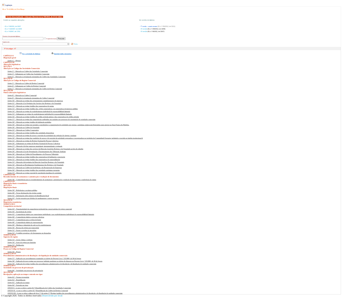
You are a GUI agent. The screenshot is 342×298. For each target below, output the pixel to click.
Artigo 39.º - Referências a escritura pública (22, 190)
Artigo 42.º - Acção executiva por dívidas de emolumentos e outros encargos (33, 198)
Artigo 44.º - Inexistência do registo (19, 212)
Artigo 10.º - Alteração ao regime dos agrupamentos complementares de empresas (35, 101)
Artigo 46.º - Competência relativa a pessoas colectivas (25, 217)
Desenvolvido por (52, 296)
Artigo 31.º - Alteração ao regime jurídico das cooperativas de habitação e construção (36, 157)
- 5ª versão (143, 31)
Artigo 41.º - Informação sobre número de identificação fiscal (28, 196)
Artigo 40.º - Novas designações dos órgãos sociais (24, 193)
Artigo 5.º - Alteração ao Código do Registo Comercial (25, 83)
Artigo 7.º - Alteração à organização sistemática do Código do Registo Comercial (34, 89)
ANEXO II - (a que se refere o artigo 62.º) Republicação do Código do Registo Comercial (37, 290)
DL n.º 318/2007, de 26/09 (13, 29)
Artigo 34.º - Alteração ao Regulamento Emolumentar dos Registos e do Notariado (35, 165)
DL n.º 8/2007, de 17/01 (12, 31)
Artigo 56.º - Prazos (14, 252)
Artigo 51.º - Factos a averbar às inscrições (21, 230)
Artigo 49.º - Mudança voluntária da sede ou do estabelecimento (29, 225)
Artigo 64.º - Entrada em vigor (17, 285)
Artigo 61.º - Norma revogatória (18, 277)
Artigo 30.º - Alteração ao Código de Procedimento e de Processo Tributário (33, 154)
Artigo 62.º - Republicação (16, 280)
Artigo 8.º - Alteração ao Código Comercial (21, 95)
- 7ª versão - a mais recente (149, 26)
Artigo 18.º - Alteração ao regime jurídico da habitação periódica (29, 122)
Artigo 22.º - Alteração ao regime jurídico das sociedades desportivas (30, 133)
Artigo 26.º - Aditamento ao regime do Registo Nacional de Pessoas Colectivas (33, 143)
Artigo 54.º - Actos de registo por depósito (21, 242)
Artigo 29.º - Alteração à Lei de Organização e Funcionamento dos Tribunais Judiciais (36, 151)
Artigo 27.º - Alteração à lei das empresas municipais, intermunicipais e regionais (34, 146)
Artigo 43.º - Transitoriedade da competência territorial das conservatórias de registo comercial (39, 209)
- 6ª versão (143, 29)
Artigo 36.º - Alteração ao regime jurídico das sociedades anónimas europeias (33, 170)
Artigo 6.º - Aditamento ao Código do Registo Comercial (26, 86)
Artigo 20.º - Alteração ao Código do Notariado (23, 127)
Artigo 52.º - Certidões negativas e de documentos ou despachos (29, 233)
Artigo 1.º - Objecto (14, 60)
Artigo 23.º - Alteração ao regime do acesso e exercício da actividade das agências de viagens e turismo (41, 135)
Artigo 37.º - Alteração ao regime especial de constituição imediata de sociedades (34, 173)
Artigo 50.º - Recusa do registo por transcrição (23, 228)
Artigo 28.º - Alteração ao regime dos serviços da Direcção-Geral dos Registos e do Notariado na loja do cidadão (45, 149)
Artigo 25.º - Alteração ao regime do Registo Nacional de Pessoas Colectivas (33, 141)
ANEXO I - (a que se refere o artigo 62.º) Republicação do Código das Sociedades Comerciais (39, 288)
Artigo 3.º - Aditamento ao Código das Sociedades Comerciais (28, 74)
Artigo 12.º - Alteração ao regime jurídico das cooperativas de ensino (30, 106)
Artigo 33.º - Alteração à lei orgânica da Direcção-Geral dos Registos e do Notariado (35, 162)
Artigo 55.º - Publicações (15, 245)
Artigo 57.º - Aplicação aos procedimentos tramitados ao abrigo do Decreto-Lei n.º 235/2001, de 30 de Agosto (44, 258)
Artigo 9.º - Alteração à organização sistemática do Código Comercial (30, 98)
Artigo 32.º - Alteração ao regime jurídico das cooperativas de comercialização (33, 159)
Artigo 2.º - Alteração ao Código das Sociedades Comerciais (27, 71)
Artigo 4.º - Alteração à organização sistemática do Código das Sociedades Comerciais (36, 77)
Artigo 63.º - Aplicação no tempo (18, 282)
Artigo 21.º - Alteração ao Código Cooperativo (23, 130)
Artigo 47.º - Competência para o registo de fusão (24, 220)
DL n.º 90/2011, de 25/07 (13, 26)
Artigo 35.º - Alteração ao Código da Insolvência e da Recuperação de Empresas (34, 167)
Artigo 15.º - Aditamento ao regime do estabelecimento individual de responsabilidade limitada (39, 114)
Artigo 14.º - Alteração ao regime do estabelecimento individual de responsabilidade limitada (38, 111)
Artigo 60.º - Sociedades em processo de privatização (25, 270)
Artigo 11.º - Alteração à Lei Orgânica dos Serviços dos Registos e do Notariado (34, 103)
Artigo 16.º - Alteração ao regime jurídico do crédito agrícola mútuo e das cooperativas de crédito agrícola (43, 117)
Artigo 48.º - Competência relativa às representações (25, 222)
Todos (75, 44)
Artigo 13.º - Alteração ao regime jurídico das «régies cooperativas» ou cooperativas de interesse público (42, 109)
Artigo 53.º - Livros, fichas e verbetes (19, 240)
